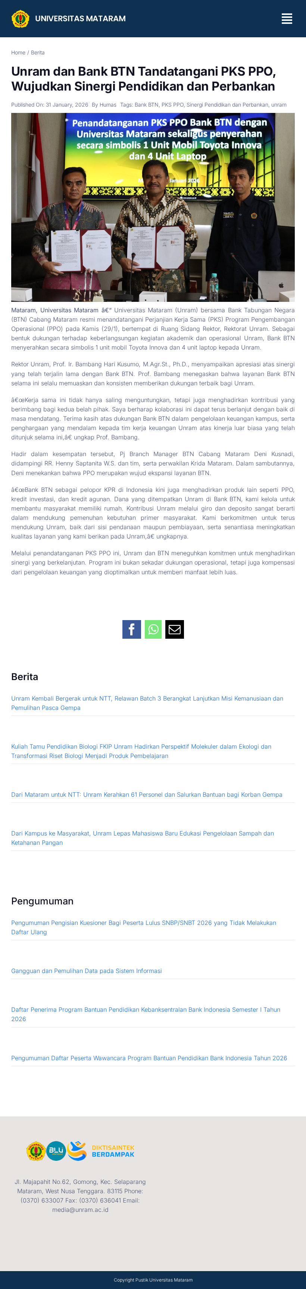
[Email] (174, 625)
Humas (108, 104)
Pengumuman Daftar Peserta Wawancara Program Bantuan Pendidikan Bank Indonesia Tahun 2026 (149, 1058)
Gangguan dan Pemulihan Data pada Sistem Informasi (86, 970)
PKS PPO (173, 104)
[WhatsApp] (153, 625)
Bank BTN (147, 104)
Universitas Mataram (171, 1280)
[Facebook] (132, 625)
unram (279, 104)
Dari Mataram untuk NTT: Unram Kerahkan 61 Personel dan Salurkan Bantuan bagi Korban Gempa (146, 794)
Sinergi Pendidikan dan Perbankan (227, 104)
